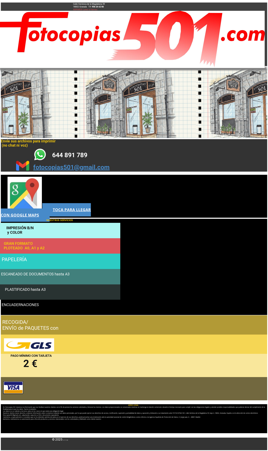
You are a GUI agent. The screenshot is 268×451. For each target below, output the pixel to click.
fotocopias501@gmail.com (71, 167)
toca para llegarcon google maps (46, 212)
